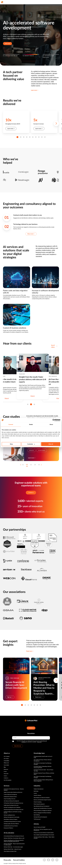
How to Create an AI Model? (39, 827)
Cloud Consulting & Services (9, 798)
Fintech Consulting (37, 802)
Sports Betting (37, 814)
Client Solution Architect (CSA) (10, 851)
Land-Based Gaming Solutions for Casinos (12, 821)
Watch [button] (32, 396)
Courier (35, 793)
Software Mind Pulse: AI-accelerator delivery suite (14, 838)
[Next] (56, 123)
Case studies (6, 765)
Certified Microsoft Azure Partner (11, 825)
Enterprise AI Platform (8, 828)
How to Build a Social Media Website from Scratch (44, 834)
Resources (6, 769)
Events (5, 771)
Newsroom (6, 773)
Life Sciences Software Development (11, 801)
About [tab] (51, 424)
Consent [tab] (10, 424)
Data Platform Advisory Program (10, 819)
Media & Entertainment (38, 789)
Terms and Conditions (19, 860)
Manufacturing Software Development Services (13, 809)
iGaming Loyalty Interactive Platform (11, 823)
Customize (30, 444)
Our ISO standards (7, 780)
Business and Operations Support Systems (42, 799)
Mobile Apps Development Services (11, 805)
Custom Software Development (10, 794)
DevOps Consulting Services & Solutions (12, 807)
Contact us (30, 492)
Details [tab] (31, 424)
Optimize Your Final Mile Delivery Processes (43, 808)
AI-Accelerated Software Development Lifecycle (14, 836)
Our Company (7, 756)
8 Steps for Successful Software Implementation (44, 832)
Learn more (7, 42)
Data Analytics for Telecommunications (42, 797)
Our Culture (6, 758)
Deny (11, 444)
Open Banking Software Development (41, 806)
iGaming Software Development (40, 817)
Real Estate (36, 791)
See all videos (53, 346)
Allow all (50, 444)
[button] (31, 234)
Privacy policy (7, 860)
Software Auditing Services (9, 815)
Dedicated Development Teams (10, 796)
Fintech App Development (39, 804)
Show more (30, 234)
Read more (29, 651)
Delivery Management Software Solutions (42, 812)
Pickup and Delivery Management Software (43, 810)
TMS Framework (37, 819)
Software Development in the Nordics (11, 817)
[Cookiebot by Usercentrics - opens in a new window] (53, 420)
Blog (5, 767)
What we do (6, 762)
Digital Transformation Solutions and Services (13, 792)
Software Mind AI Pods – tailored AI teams (12, 849)
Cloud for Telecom (37, 795)
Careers (5, 775)
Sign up (9, 697)
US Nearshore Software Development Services (13, 803)
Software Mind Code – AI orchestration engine (13, 847)
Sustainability (6, 760)
